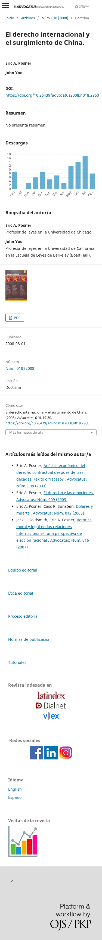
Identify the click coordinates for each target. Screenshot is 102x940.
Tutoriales (17, 662)
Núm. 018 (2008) (55, 17)
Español (15, 797)
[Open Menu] (5, 5)
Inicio (9, 17)
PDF (16, 317)
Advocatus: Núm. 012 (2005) (58, 513)
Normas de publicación (29, 639)
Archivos (28, 17)
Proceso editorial (23, 616)
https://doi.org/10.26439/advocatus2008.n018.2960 (52, 95)
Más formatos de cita (26, 432)
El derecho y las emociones (69, 492)
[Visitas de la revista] (23, 855)
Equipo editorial (22, 570)
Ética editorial (20, 593)
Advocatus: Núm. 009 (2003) (41, 499)
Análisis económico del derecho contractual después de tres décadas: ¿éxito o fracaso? (50, 472)
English (15, 789)
